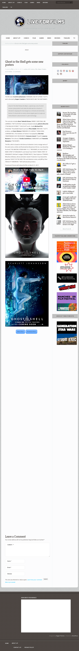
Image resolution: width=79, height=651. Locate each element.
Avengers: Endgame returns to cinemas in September (69, 140)
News (38, 2)
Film (26, 2)
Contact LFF (17, 647)
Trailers (5, 7)
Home (4, 2)
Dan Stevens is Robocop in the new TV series (69, 133)
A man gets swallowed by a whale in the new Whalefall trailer (69, 198)
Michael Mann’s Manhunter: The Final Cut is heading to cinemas (66, 147)
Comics (19, 2)
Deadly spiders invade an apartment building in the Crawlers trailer (69, 186)
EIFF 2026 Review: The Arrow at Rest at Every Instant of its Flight (69, 223)
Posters (44, 69)
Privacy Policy (29, 647)
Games (32, 2)
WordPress (75, 636)
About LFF (11, 2)
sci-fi (6, 71)
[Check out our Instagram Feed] (61, 74)
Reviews (45, 2)
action (11, 43)
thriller (10, 71)
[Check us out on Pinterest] (64, 71)
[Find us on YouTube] (73, 71)
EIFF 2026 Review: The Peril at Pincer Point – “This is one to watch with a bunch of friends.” (66, 171)
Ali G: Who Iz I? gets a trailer (69, 164)
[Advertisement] (29, 54)
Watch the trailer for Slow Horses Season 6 (69, 216)
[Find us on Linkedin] (67, 71)
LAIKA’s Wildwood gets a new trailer (68, 192)
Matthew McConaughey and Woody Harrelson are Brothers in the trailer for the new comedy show (67, 156)
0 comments (17, 71)
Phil (12, 69)
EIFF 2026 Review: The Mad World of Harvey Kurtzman (69, 179)
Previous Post (31, 331)
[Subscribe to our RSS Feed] (70, 71)
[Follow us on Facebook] (58, 71)
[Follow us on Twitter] (61, 71)
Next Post (20, 331)
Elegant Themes (60, 636)
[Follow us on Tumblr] (58, 74)
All (29, 69)
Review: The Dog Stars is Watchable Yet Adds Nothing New (69, 114)
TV (11, 7)
